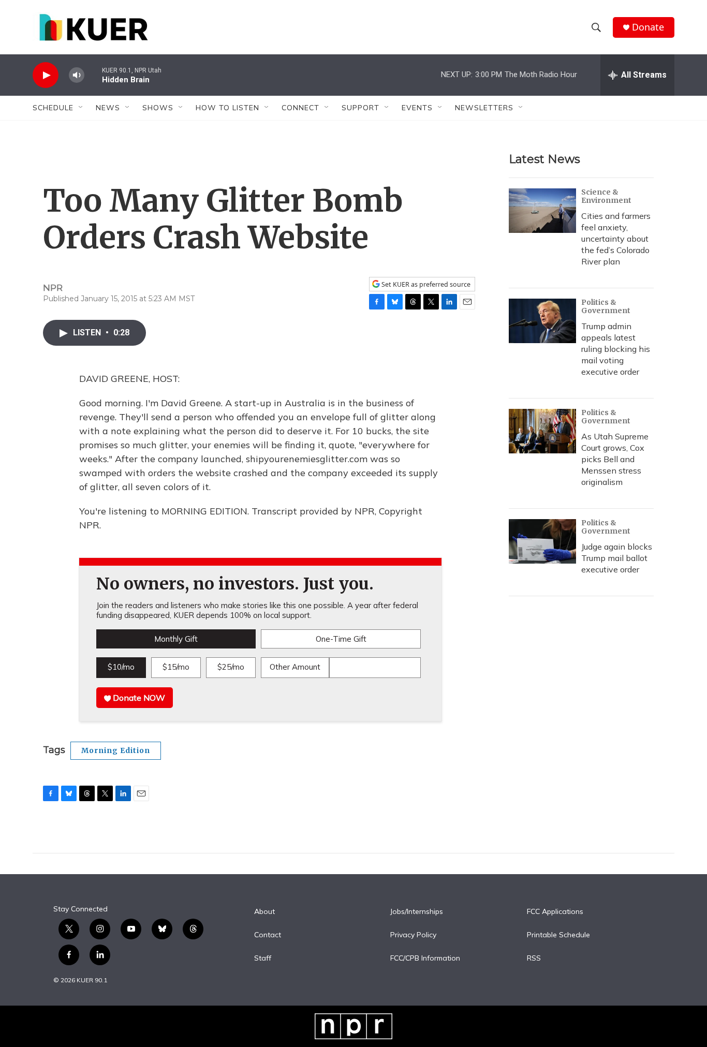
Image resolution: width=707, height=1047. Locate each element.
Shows (157, 107)
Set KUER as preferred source (425, 284)
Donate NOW (138, 697)
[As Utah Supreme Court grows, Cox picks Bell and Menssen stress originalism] (542, 431)
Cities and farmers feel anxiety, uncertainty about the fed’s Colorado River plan (616, 239)
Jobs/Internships (416, 912)
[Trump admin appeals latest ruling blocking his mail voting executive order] (542, 321)
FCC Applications (555, 912)
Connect (300, 107)
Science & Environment (606, 196)
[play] (45, 75)
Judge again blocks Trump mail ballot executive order (616, 557)
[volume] (76, 75)
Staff (262, 958)
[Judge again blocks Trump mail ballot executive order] (542, 541)
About (264, 912)
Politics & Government (605, 306)
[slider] (93, 74)
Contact (267, 935)
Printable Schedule (558, 935)
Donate (648, 27)
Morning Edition (115, 750)
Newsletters (484, 107)
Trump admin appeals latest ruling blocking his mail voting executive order (615, 349)
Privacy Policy (413, 935)
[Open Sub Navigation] (81, 108)
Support (360, 107)
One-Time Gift (341, 639)
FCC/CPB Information (425, 958)
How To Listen (227, 107)
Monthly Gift (176, 639)
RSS (534, 958)
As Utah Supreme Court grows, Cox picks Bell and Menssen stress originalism (615, 459)
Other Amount (295, 667)
